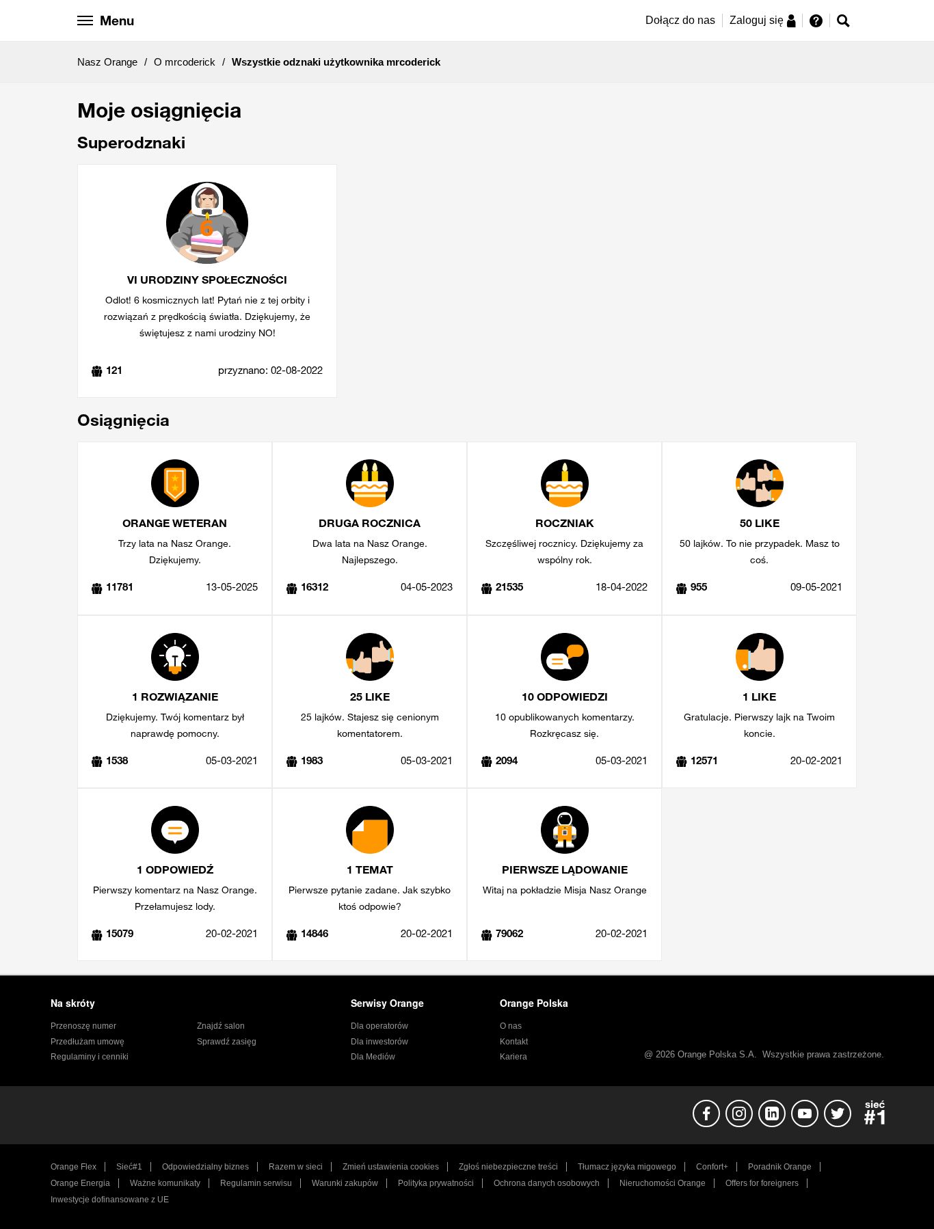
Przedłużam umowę (87, 1041)
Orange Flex (73, 1167)
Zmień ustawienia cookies (391, 1167)
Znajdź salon (221, 1026)
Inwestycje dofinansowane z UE (110, 1199)
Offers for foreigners (762, 1183)
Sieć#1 (129, 1167)
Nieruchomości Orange (662, 1183)
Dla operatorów (379, 1026)
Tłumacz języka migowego (627, 1167)
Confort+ (712, 1167)
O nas (511, 1026)
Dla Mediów (373, 1057)
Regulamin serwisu (256, 1183)
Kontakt (514, 1041)
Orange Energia (80, 1183)
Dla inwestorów (379, 1041)
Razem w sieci (296, 1167)
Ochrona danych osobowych (547, 1183)
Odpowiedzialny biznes (205, 1167)
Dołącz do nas (680, 20)
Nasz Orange (107, 62)
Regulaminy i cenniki (90, 1057)
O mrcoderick (184, 62)
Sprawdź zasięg (226, 1041)
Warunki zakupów (345, 1183)
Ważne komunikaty (165, 1183)
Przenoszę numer (83, 1026)
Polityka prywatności (436, 1183)
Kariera (513, 1057)
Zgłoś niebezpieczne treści (508, 1167)
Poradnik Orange (780, 1167)
